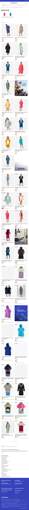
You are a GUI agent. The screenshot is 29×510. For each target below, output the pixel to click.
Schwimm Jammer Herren (4, 470)
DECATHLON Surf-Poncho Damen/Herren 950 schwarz (7, 57)
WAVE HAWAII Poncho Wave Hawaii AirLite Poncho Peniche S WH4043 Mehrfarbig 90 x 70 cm (21, 280)
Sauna (11, 451)
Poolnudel (2, 472)
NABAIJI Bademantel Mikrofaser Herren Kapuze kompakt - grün (7, 94)
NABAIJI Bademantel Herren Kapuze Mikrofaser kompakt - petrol (7, 169)
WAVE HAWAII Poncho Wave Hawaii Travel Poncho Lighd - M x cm (8, 397)
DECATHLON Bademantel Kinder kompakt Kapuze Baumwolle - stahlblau (8, 280)
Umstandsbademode (4, 475)
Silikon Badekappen (3, 459)
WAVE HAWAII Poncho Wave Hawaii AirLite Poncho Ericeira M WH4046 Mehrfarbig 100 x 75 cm (8, 416)
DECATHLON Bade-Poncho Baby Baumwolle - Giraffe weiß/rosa (19, 206)
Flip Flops (2, 464)
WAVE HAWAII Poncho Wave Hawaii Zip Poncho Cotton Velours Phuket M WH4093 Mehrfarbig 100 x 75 (21, 435)
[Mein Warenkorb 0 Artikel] (27, 3)
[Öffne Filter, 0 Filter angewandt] (2, 20)
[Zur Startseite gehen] (13, 2)
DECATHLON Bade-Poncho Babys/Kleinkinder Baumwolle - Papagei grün (7, 435)
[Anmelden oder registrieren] (25, 3)
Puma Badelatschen (4, 474)
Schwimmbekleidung (4, 460)
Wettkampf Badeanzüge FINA (5, 461)
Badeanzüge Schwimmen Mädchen (5, 476)
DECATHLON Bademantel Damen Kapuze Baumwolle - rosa (7, 243)
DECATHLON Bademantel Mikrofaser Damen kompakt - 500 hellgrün (20, 57)
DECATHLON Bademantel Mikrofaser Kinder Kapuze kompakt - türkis (21, 150)
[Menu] (2, 3)
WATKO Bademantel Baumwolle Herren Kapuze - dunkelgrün (7, 338)
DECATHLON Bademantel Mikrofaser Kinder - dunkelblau (8, 75)
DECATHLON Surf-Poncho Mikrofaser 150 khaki (20, 38)
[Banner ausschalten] (25, 0)
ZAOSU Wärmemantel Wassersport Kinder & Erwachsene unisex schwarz (21, 260)
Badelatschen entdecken (21, 168)
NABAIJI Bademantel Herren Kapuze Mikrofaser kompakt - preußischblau (20, 131)
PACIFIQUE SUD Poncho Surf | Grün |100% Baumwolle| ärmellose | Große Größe (21, 299)
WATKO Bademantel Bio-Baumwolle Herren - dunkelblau (21, 187)
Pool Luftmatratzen (3, 468)
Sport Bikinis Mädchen (4, 471)
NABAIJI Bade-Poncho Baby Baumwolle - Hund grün (7, 206)
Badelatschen (3, 467)
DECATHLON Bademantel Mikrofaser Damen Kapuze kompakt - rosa (20, 75)
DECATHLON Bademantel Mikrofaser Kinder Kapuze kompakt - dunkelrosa (21, 113)
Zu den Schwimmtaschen (21, 242)
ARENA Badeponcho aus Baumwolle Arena (8, 298)
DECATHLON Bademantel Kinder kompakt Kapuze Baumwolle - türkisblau (21, 378)
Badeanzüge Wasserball (4, 466)
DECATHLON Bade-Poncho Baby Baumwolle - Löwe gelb (6, 150)
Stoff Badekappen (3, 458)
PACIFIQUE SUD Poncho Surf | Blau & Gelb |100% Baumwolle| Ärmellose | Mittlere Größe (21, 357)
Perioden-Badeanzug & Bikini (5, 465)
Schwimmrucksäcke (4, 473)
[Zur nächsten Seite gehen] (17, 441)
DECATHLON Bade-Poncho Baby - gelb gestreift (7, 113)
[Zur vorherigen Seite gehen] (12, 441)
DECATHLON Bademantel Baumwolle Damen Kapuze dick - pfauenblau (7, 260)
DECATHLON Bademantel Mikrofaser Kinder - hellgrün (8, 187)
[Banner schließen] (27, 0)
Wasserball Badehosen (4, 462)
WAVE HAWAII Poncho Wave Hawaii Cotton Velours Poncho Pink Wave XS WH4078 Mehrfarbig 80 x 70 (21, 416)
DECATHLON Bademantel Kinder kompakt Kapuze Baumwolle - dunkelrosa (8, 224)
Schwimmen (18, 450)
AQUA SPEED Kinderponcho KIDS (19, 337)
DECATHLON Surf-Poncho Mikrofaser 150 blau (7, 38)
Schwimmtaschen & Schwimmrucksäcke (6, 469)
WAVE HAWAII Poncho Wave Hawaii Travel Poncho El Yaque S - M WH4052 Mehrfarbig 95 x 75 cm (8, 378)
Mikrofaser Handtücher (4, 457)
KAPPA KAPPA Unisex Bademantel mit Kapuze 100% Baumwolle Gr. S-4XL (20, 397)
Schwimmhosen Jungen (4, 463)
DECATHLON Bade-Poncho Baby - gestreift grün (8, 131)
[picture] (7, 30)
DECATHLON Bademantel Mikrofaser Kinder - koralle (21, 224)
